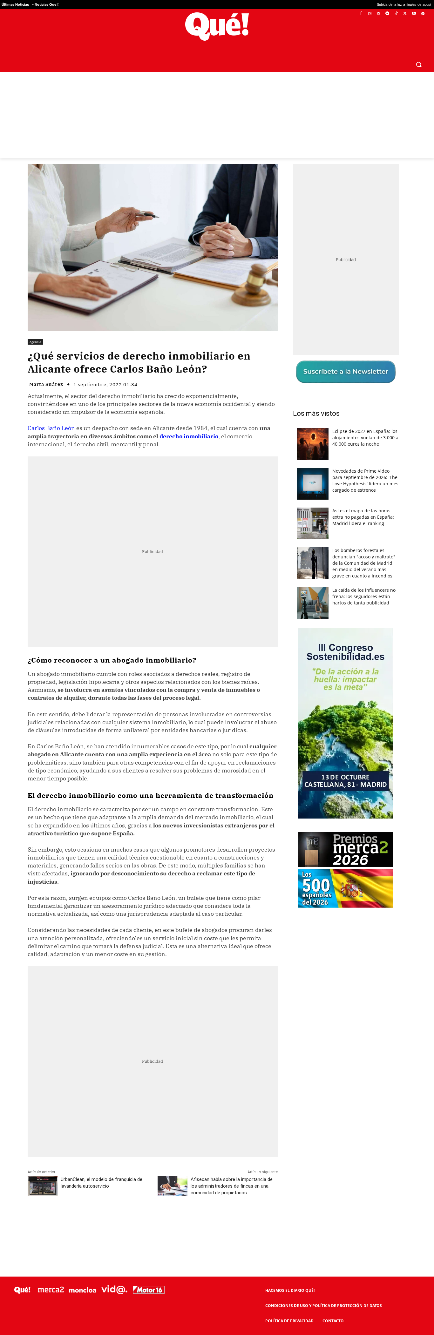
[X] (405, 13)
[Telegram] (387, 13)
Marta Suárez (46, 384)
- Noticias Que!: (45, 4)
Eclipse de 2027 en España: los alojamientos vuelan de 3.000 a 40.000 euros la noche (365, 437)
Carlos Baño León (51, 428)
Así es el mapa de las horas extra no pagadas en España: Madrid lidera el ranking (363, 517)
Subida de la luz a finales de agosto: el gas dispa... (369, 4)
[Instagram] (369, 13)
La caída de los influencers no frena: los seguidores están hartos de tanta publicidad (364, 596)
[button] (418, 64)
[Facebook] (361, 13)
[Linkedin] (152, 1221)
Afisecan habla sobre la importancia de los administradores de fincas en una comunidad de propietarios (232, 1186)
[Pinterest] (108, 1221)
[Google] (422, 13)
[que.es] (216, 26)
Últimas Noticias (15, 4)
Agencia (35, 342)
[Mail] (378, 13)
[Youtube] (413, 13)
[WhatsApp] (123, 1221)
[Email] (167, 1221)
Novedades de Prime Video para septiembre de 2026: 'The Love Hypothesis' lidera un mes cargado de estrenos (365, 480)
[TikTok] (396, 13)
